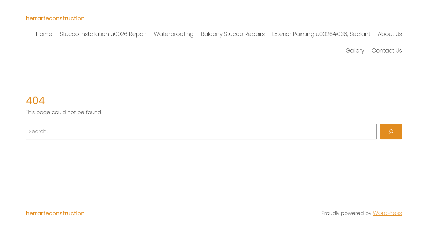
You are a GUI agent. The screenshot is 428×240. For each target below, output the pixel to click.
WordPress (387, 213)
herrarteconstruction (55, 18)
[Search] (391, 131)
